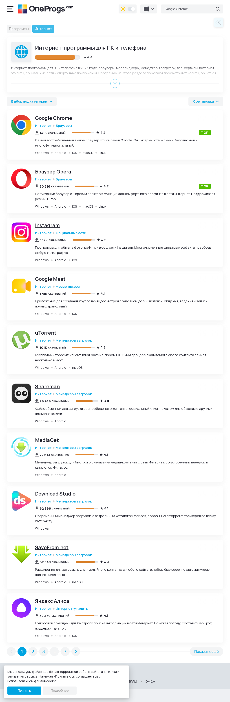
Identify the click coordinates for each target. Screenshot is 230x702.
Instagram (47, 225)
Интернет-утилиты (72, 608)
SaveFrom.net (52, 547)
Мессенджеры (68, 286)
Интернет (43, 125)
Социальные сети (71, 233)
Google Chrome (53, 118)
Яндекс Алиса (52, 601)
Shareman (47, 386)
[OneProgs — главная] (45, 8)
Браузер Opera (53, 172)
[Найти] (217, 8)
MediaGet (47, 440)
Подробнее (60, 690)
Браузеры (64, 125)
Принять (24, 690)
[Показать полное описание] (115, 83)
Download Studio (55, 494)
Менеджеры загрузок (74, 340)
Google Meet (50, 279)
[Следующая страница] (75, 651)
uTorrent (45, 333)
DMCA (150, 681)
